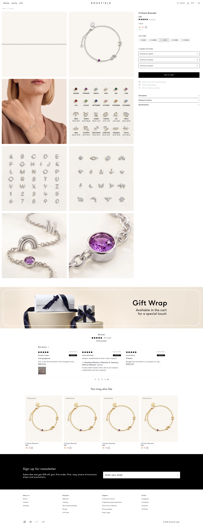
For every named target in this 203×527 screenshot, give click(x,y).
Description (169, 96)
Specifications (169, 105)
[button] (193, 3)
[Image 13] (101, 111)
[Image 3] (101, 44)
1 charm (143, 40)
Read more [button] (42, 364)
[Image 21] (34, 245)
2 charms (153, 40)
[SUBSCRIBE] (177, 475)
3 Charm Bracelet (31, 443)
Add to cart (169, 75)
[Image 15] (34, 178)
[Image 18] (101, 178)
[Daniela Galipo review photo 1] (43, 372)
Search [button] (182, 3)
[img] (43, 352)
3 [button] (102, 379)
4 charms (174, 40)
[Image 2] (34, 44)
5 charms (185, 40)
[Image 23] (101, 245)
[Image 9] (34, 111)
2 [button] (98, 379)
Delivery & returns (169, 100)
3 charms (163, 40)
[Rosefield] (101, 3)
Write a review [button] (101, 340)
